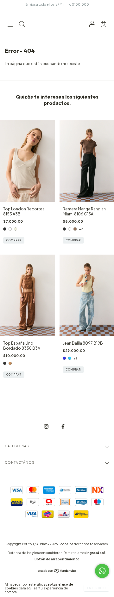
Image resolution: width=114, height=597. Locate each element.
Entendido (96, 588)
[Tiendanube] (57, 571)
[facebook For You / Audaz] (63, 426)
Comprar (13, 240)
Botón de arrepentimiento (57, 559)
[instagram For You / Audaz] (47, 426)
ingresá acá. (96, 553)
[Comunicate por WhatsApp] (102, 571)
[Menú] (10, 25)
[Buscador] (22, 25)
